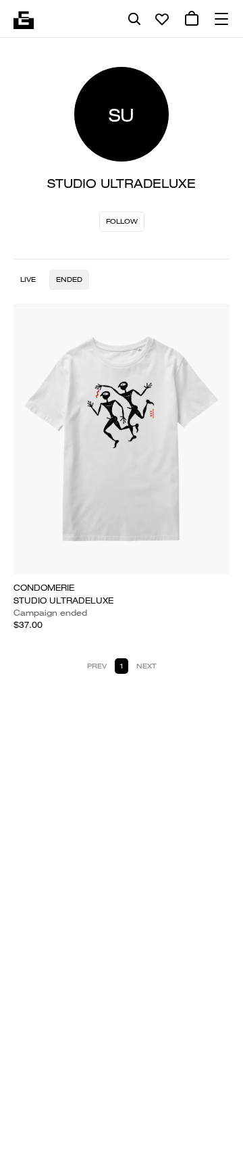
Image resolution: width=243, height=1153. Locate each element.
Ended (69, 279)
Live (28, 279)
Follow (122, 221)
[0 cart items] (192, 19)
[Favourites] (162, 19)
